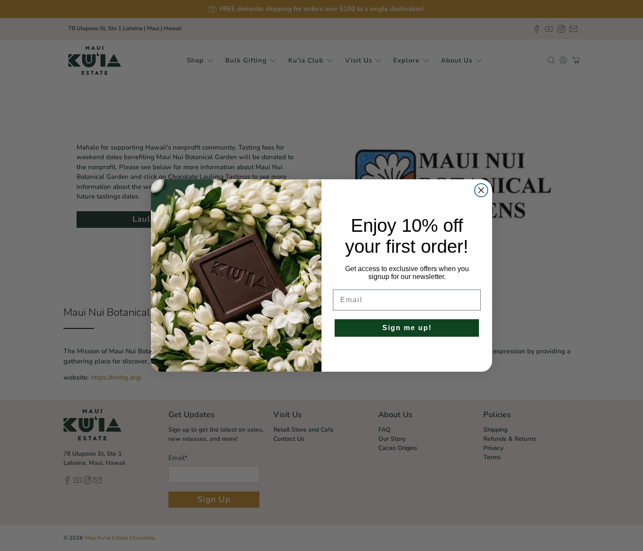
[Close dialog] (481, 190)
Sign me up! (407, 327)
